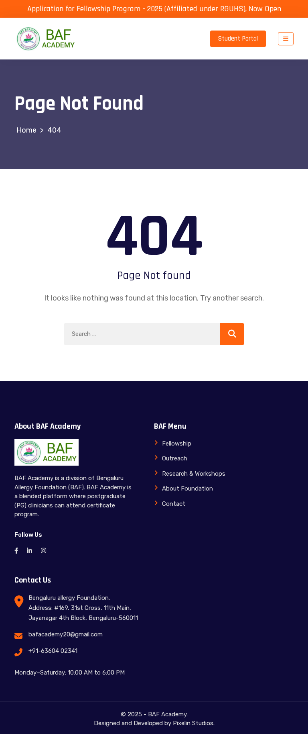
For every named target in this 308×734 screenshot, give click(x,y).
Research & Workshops (193, 473)
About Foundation (187, 488)
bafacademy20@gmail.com (65, 634)
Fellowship (176, 443)
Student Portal (238, 38)
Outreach (174, 458)
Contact (173, 503)
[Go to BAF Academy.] (26, 130)
